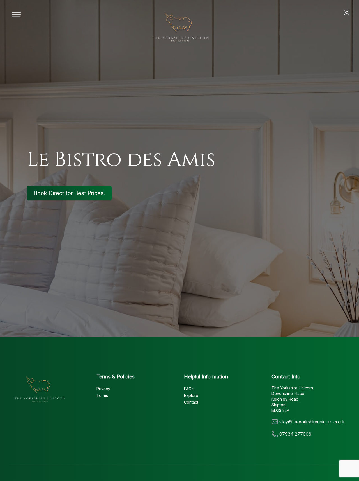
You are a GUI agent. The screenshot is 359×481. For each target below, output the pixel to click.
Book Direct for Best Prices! (69, 193)
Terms (102, 395)
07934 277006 (295, 434)
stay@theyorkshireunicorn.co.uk (312, 421)
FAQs (189, 388)
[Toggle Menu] (16, 14)
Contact (191, 402)
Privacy (103, 388)
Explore (191, 395)
